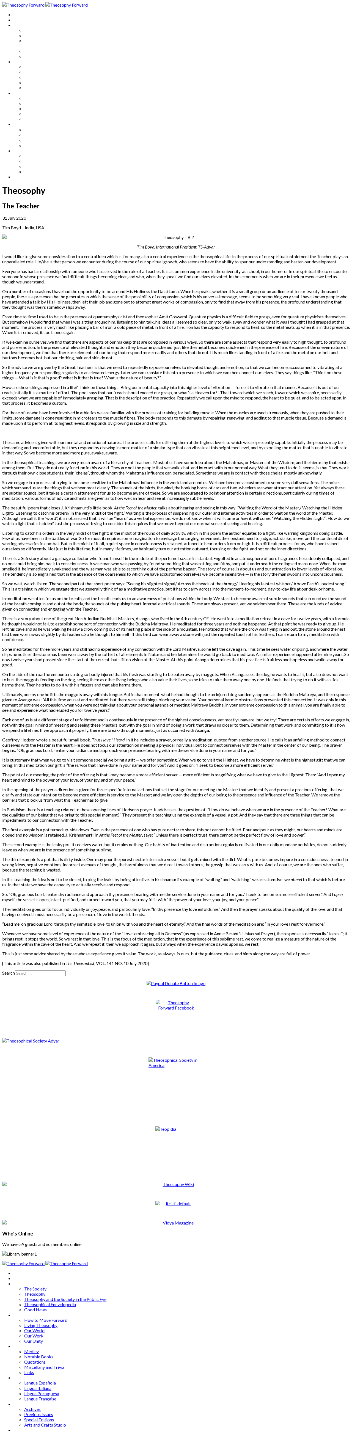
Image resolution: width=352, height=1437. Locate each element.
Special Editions (39, 166)
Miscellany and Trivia (44, 113)
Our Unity (33, 87)
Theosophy (34, 35)
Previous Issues (38, 161)
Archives (21, 150)
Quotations (35, 108)
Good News (35, 56)
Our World (34, 77)
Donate (20, 176)
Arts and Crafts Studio (45, 171)
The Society (35, 30)
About (19, 19)
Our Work (33, 82)
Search (8, 972)
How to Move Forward (45, 66)
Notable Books (38, 103)
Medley (31, 98)
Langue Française (40, 145)
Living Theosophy (40, 72)
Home (19, 14)
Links (29, 119)
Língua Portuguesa (41, 140)
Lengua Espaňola (40, 129)
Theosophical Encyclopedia (50, 51)
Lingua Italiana (37, 134)
